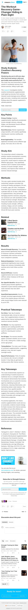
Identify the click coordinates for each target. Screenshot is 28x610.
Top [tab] (3, 541)
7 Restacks (14, 501)
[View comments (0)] (7, 31)
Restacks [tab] (11, 522)
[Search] (25, 540)
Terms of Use (21, 492)
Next (23, 511)
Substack (8, 608)
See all (4, 584)
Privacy (14, 603)
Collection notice (23, 603)
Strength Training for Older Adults (9, 546)
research (6, 90)
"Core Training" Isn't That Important (9, 572)
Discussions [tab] (12, 541)
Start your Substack (11, 605)
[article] (14, 549)
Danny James (8, 26)
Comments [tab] (4, 522)
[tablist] (7, 522)
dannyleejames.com (7, 470)
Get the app (20, 605)
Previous (6, 511)
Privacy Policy (14, 495)
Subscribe (19, 2)
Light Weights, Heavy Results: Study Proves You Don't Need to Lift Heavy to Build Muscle (9, 558)
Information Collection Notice (16, 494)
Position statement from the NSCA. (10, 549)
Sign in (25, 2)
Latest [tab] (6, 541)
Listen (24, 27)
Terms (17, 603)
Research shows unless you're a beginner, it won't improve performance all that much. (9, 575)
